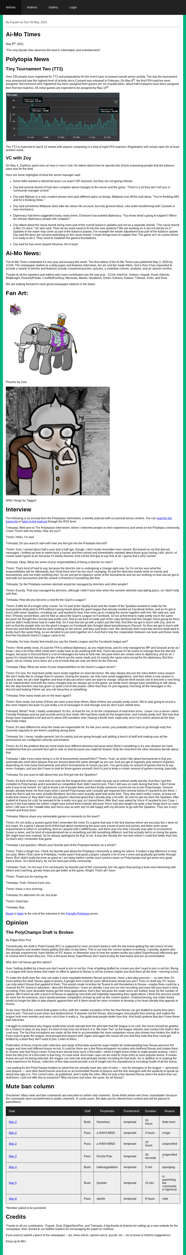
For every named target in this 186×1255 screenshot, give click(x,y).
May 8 (13, 1198)
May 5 (13, 1182)
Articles (10, 7)
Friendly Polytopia (77, 913)
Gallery (53, 7)
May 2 (13, 1122)
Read (9, 913)
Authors (32, 7)
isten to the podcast (34, 521)
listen (20, 913)
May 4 (13, 1167)
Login (73, 7)
